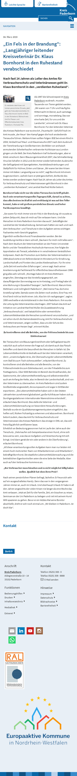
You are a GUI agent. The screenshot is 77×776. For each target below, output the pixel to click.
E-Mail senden (51, 579)
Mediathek (10, 607)
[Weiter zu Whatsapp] (38, 639)
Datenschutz (46, 597)
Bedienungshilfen (14, 593)
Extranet (9, 613)
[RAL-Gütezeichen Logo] (38, 670)
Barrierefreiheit (49, 4)
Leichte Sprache (17, 4)
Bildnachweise (47, 601)
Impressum (46, 593)
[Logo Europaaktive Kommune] (38, 720)
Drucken (9, 597)
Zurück (9, 551)
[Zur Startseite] (65, 9)
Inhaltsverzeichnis (14, 601)
